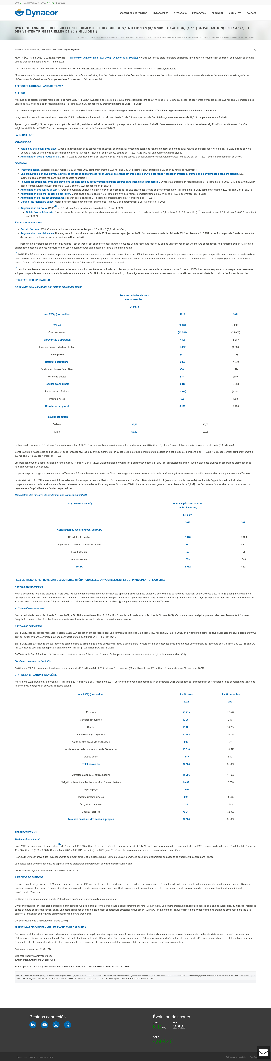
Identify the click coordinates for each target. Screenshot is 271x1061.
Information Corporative (133, 13)
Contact (251, 13)
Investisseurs (160, 13)
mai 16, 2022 (39, 49)
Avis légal (253, 1057)
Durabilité (217, 13)
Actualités (235, 13)
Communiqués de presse (68, 49)
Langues (61, 3)
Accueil (81, 37)
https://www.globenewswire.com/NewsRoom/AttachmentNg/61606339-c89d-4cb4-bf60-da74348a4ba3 (162, 110)
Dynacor (22, 49)
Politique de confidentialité (236, 1057)
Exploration (199, 13)
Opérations (180, 13)
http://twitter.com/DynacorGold (39, 959)
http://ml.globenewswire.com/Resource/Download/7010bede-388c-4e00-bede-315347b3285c (81, 966)
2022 (89, 37)
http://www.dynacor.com (39, 955)
